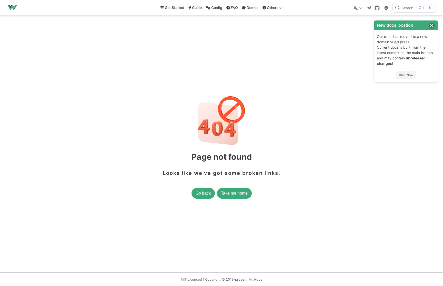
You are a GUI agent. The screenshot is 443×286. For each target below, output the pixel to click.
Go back (203, 193)
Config (216, 7)
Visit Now (406, 75)
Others (270, 8)
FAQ (234, 7)
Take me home (234, 193)
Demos (252, 7)
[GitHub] (377, 8)
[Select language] (358, 8)
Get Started (174, 7)
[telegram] (369, 8)
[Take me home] (13, 8)
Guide (197, 7)
